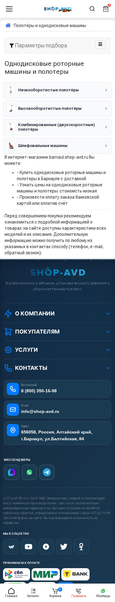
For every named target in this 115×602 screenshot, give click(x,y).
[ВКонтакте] (10, 546)
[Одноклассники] (81, 546)
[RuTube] (46, 546)
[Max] (11, 472)
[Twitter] (63, 546)
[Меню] (9, 9)
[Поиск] (92, 9)
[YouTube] (28, 546)
